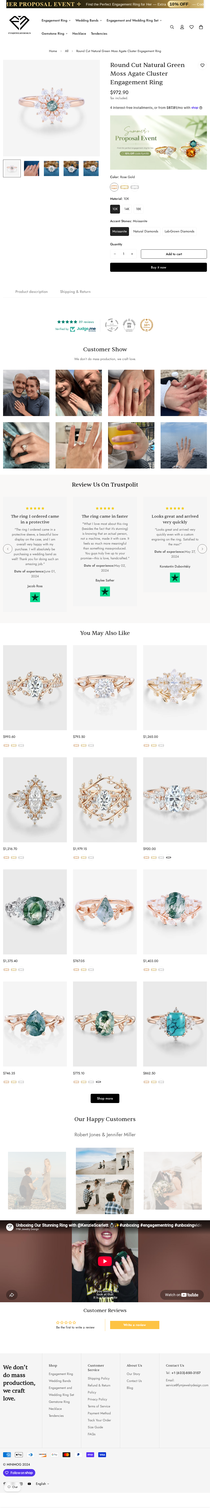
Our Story (133, 1374)
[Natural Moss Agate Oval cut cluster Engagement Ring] (35, 911)
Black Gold (168, 857)
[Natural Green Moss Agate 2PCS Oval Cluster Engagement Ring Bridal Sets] (175, 911)
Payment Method (99, 1413)
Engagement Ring (54, 20)
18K (138, 209)
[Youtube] (29, 1483)
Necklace (79, 33)
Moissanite (119, 231)
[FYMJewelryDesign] (19, 27)
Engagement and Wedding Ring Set (132, 20)
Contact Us (134, 1380)
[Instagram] (21, 1483)
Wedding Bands (86, 20)
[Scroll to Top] (202, 1485)
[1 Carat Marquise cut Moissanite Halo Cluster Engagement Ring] (35, 799)
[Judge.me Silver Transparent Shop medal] (111, 325)
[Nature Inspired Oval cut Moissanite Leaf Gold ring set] (105, 799)
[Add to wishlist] (202, 65)
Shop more (105, 1098)
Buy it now (158, 267)
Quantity (116, 244)
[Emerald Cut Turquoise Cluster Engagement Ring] (175, 1024)
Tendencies (99, 33)
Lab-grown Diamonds (179, 231)
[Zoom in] (91, 68)
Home (53, 51)
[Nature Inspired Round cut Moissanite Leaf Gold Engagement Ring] (105, 687)
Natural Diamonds (145, 231)
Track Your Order (99, 1420)
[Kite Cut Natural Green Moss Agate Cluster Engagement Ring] (105, 911)
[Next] (202, 549)
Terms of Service (99, 1406)
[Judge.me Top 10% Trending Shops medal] (146, 325)
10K (115, 209)
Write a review (134, 1325)
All (66, 51)
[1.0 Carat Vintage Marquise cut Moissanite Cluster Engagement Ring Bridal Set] (175, 687)
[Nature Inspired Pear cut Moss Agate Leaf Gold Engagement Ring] (35, 1024)
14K (126, 209)
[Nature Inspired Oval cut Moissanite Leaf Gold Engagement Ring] (35, 687)
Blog (130, 1387)
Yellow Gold (124, 187)
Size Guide (95, 1427)
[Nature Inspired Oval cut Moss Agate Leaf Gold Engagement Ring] (105, 1024)
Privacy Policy (97, 1399)
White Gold (135, 187)
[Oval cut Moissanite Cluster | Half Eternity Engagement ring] (175, 799)
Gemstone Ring (53, 33)
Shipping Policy (99, 1378)
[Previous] (7, 549)
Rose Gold (114, 187)
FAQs (91, 1434)
